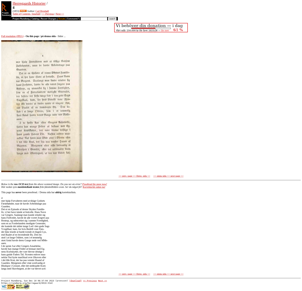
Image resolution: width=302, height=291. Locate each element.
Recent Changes (48, 19)
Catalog (35, 19)
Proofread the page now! (94, 184)
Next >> (60, 14)
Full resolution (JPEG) (12, 36)
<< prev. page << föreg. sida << (134, 176)
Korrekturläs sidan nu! (94, 187)
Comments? (73, 19)
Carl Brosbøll (42, 11)
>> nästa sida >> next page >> (168, 176)
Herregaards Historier (29, 3)
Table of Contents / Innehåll (26, 14)
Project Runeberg (21, 19)
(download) (75, 281)
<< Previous (48, 14)
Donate (61, 19)
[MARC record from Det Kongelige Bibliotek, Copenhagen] (23, 11)
